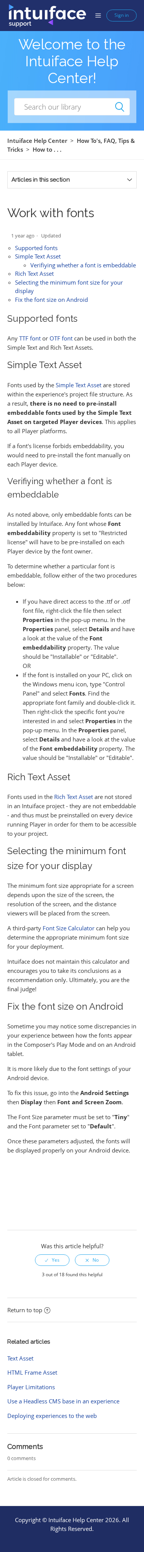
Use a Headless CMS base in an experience (63, 1401)
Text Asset (20, 1358)
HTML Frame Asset (32, 1372)
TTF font (30, 338)
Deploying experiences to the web (52, 1415)
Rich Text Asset (34, 273)
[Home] (47, 15)
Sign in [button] (121, 15)
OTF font (61, 338)
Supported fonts (36, 248)
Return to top (24, 1310)
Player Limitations (31, 1387)
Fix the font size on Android (51, 299)
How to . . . (47, 149)
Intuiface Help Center (37, 140)
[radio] (52, 1260)
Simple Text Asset (38, 256)
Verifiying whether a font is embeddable (83, 265)
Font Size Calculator (68, 928)
